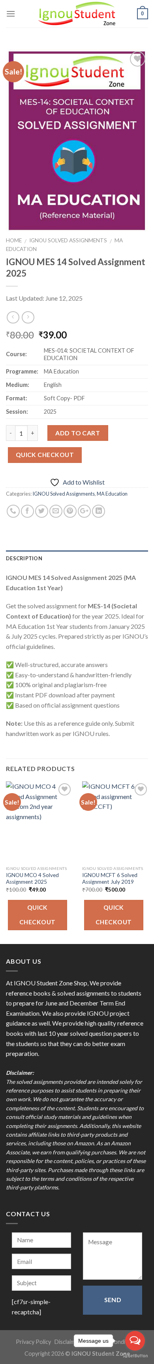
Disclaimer (67, 1341)
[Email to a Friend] (55, 511)
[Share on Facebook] (27, 511)
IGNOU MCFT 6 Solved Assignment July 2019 (109, 878)
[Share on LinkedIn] (98, 511)
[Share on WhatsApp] (13, 511)
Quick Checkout (45, 454)
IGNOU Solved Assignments (68, 240)
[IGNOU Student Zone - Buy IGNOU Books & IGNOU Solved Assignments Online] (77, 14)
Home (14, 240)
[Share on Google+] (84, 511)
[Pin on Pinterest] (70, 511)
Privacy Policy (33, 1341)
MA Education (112, 494)
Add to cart (77, 433)
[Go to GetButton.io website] (135, 1355)
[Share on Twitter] (41, 511)
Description (24, 558)
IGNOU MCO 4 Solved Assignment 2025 (32, 878)
